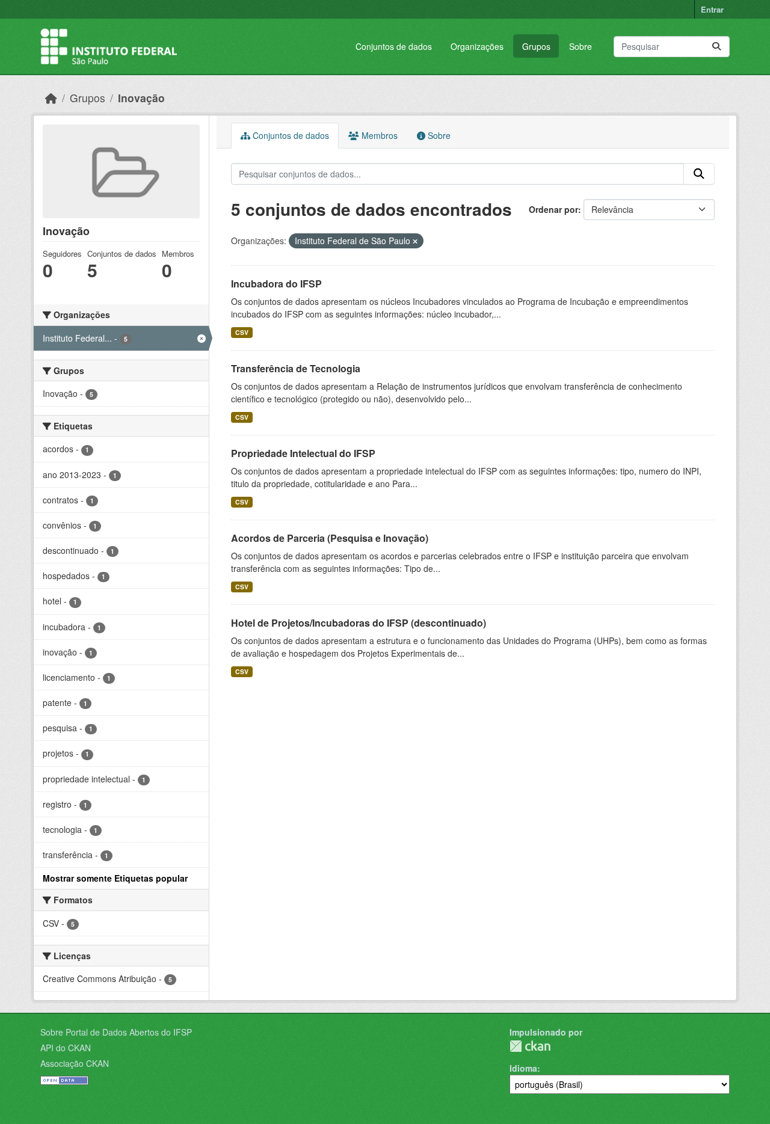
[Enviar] (716, 46)
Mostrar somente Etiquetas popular (115, 878)
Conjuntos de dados (394, 46)
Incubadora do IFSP (276, 283)
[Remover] (415, 241)
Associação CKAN (74, 1063)
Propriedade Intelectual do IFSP (303, 453)
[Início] (51, 97)
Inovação (141, 97)
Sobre (580, 46)
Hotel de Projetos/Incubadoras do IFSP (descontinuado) (358, 623)
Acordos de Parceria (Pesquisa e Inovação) (329, 538)
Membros (378, 135)
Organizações (477, 46)
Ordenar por (553, 209)
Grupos (536, 46)
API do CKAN (65, 1048)
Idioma (523, 1068)
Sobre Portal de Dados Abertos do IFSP (116, 1032)
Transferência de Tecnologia (295, 368)
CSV (241, 332)
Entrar (712, 9)
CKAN (530, 1046)
